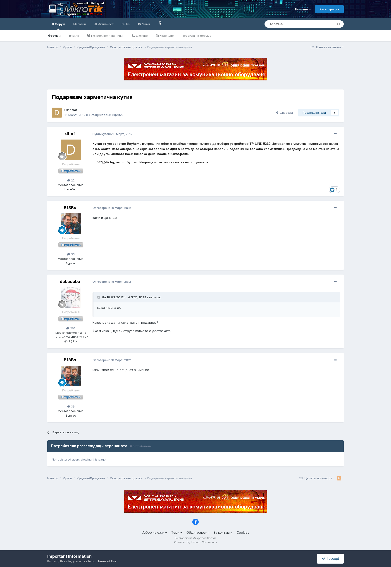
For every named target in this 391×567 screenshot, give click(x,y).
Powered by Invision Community (195, 542)
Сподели (285, 112)
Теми (175, 532)
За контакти (223, 532)
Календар (166, 35)
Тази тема (321, 24)
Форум (59, 24)
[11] (160, 22)
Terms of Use (107, 561)
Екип (75, 35)
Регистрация (329, 9)
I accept (332, 558)
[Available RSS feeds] (339, 478)
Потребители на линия (107, 35)
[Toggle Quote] (99, 297)
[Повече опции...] (335, 134)
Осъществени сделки (106, 115)
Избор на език (153, 532)
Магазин (79, 24)
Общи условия (197, 532)
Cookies (243, 532)
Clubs (126, 24)
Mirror (145, 24)
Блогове (141, 35)
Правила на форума (196, 35)
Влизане (302, 9)
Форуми (54, 35)
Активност (105, 24)
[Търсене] (339, 24)
